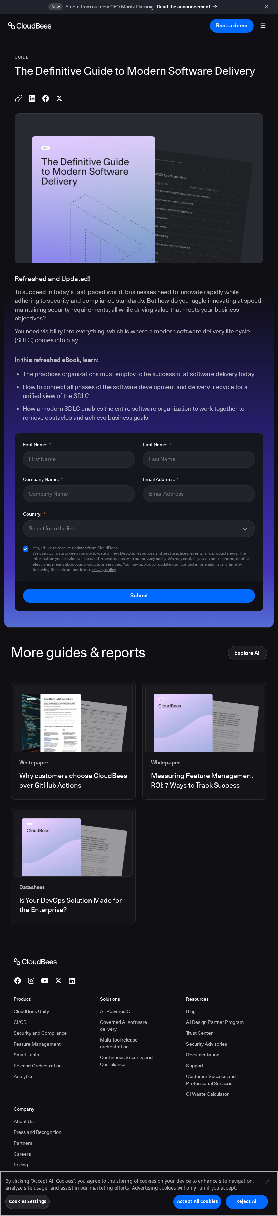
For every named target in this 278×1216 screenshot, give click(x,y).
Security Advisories (206, 1044)
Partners (23, 1143)
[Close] (267, 1181)
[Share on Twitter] (59, 98)
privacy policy (103, 569)
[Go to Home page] (29, 25)
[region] (139, 1193)
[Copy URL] (19, 98)
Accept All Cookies (197, 1201)
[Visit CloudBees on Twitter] (58, 981)
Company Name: (43, 479)
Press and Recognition (37, 1132)
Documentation (202, 1054)
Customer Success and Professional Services (211, 1080)
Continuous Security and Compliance (126, 1061)
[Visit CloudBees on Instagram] (31, 981)
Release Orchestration (38, 1065)
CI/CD (20, 1022)
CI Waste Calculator (207, 1094)
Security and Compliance (40, 1033)
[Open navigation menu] (263, 26)
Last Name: (157, 444)
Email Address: (161, 479)
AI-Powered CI (116, 1011)
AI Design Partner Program (215, 1022)
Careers (22, 1154)
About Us (24, 1121)
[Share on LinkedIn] (32, 98)
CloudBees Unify (31, 1011)
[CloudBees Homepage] (35, 961)
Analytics (23, 1076)
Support (194, 1065)
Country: (34, 514)
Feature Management (37, 1044)
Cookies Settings (27, 1201)
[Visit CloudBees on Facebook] (18, 981)
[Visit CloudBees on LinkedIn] (72, 981)
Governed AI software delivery (123, 1025)
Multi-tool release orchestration (119, 1043)
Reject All (247, 1201)
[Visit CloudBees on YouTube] (45, 981)
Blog (191, 1011)
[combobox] (133, 528)
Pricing (21, 1164)
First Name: (37, 444)
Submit (139, 595)
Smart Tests (26, 1054)
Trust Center (199, 1033)
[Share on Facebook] (46, 98)
